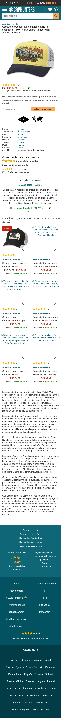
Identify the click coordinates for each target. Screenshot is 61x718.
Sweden (28, 702)
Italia (8, 688)
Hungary (40, 681)
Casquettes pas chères (30, 534)
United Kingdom (21, 709)
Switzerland (41, 702)
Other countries (40, 709)
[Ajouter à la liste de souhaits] (23, 249)
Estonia (38, 674)
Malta (52, 688)
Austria (15, 660)
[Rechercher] (56, 16)
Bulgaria (37, 660)
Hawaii (20, 145)
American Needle (10, 24)
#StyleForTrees (15, 597)
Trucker (21, 129)
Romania (35, 695)
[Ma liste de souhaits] (50, 9)
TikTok (44, 597)
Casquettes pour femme (30, 542)
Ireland (51, 681)
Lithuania (27, 688)
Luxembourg (40, 688)
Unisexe (21, 139)
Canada (48, 660)
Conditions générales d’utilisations (16, 623)
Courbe (20, 142)
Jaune (20, 147)
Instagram (44, 612)
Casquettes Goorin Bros (30, 538)
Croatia (10, 667)
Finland (49, 674)
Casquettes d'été (30, 530)
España (28, 674)
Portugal (23, 695)
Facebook (44, 604)
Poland (13, 695)
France (10, 681)
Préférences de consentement (16, 608)
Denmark (50, 667)
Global (19, 681)
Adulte (20, 134)
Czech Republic (34, 667)
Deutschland (15, 674)
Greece (29, 681)
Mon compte (16, 590)
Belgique (25, 660)
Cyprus (20, 667)
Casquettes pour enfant (31, 546)
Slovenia (17, 702)
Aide (16, 583)
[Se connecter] (44, 9)
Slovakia (47, 695)
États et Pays (23, 131)
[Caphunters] (17, 9)
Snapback (22, 137)
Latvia (16, 688)
